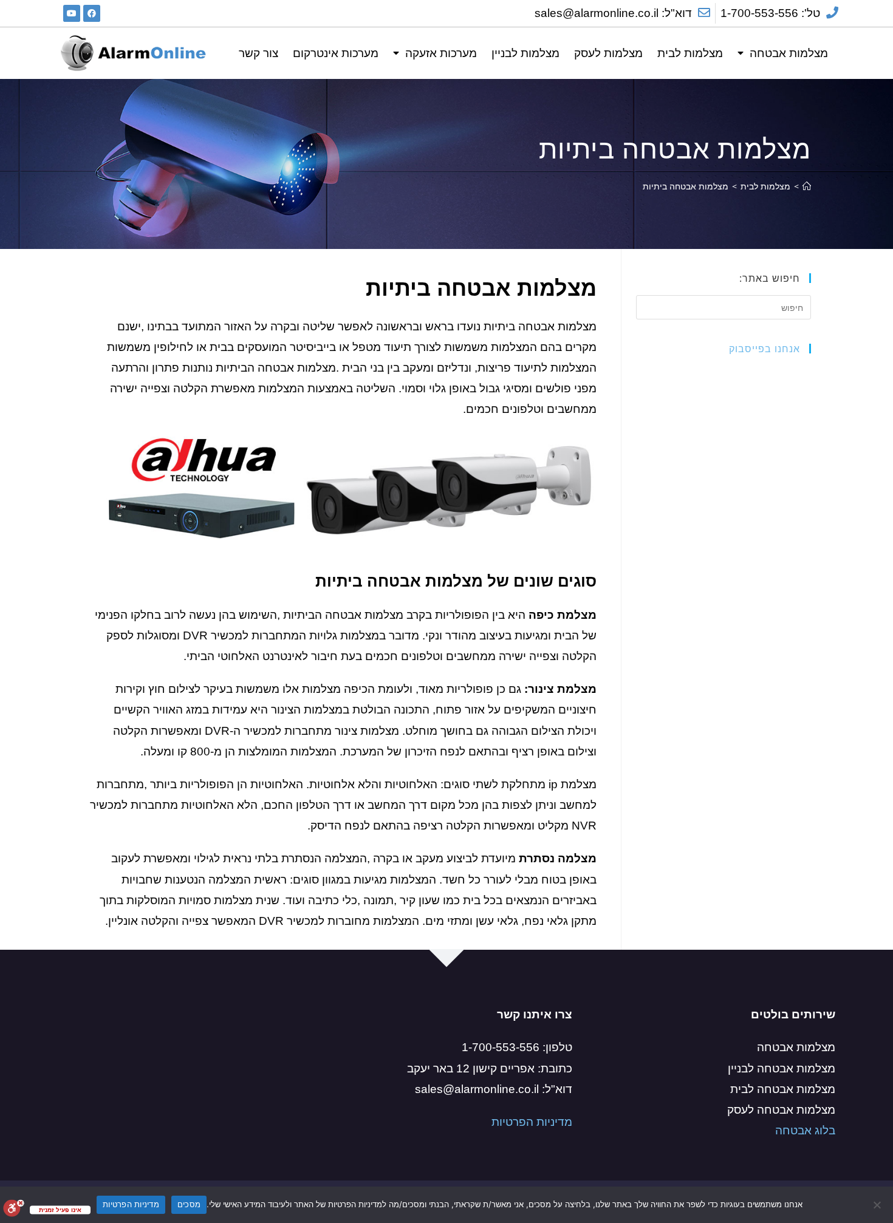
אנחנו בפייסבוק (764, 348)
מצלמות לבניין (525, 53)
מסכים (188, 1204)
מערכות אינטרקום (335, 53)
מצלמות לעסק (608, 53)
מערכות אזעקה (441, 53)
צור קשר (258, 53)
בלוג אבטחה (805, 1130)
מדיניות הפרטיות (530, 1122)
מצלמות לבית (690, 53)
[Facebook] (91, 13)
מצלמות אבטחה (789, 53)
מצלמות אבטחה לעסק (781, 1109)
